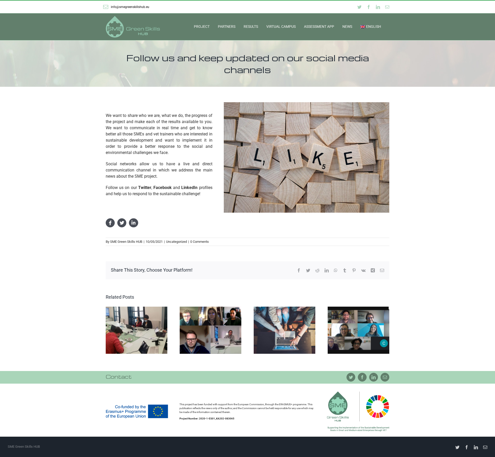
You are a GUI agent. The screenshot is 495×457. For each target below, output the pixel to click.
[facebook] (362, 377)
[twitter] (350, 377)
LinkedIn (189, 187)
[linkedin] (373, 377)
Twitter (144, 187)
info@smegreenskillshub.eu (130, 7)
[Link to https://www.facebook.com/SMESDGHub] (110, 222)
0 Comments (199, 242)
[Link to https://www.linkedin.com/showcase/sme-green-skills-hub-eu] (133, 222)
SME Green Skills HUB (126, 242)
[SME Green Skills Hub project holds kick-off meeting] (358, 330)
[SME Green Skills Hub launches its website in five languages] (284, 330)
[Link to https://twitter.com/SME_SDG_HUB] (121, 222)
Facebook (162, 187)
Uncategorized (176, 242)
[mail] (385, 377)
